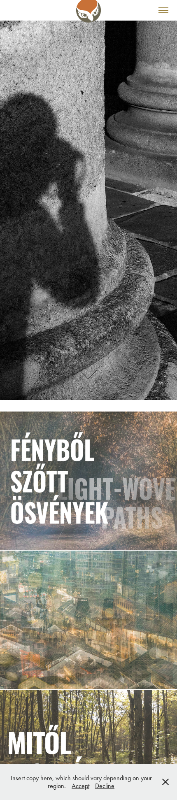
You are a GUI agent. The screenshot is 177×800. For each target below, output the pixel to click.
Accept (80, 786)
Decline (104, 786)
